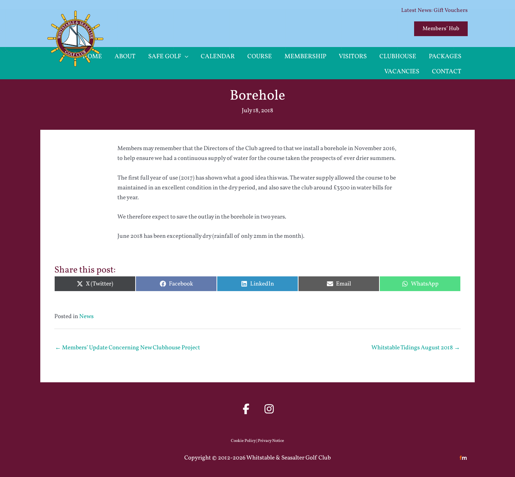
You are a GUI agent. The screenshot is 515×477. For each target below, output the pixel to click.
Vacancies (401, 71)
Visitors (353, 56)
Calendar (218, 56)
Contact (446, 71)
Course (259, 56)
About (125, 56)
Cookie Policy (243, 441)
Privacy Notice (271, 441)
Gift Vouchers (451, 10)
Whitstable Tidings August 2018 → (415, 348)
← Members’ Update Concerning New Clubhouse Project (127, 348)
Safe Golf (164, 56)
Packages (445, 56)
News (86, 317)
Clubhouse (397, 56)
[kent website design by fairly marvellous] (463, 458)
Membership (305, 56)
